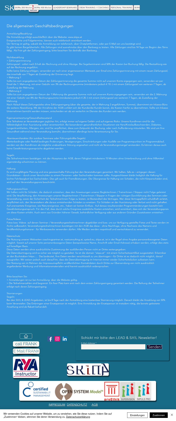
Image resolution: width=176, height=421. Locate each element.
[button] (88, 369)
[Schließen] (172, 415)
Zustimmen (159, 415)
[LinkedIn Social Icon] (64, 338)
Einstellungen (137, 415)
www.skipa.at (75, 37)
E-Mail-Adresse (88, 343)
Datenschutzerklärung (78, 416)
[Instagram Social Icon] (57, 338)
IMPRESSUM (57, 404)
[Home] (26, 336)
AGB (95, 404)
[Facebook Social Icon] (50, 338)
